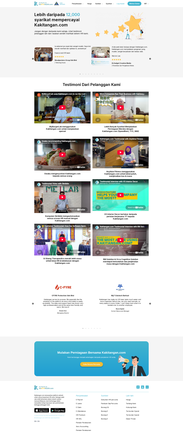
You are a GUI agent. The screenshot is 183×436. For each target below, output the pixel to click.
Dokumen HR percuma (109, 400)
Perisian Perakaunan (83, 423)
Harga (89, 4)
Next (150, 59)
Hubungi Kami (131, 407)
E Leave (79, 403)
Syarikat (109, 4)
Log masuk (120, 4)
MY (145, 4)
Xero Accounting (82, 426)
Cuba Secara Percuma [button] (91, 364)
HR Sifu (79, 419)
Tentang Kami (131, 403)
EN (35, 421)
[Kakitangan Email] (147, 387)
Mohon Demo (134, 4)
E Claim (78, 407)
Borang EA (105, 407)
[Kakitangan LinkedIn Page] (142, 387)
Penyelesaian (77, 4)
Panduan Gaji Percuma (109, 403)
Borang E (104, 411)
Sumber (98, 4)
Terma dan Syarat (132, 411)
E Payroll (79, 400)
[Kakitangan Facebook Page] (138, 387)
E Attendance (81, 411)
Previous (33, 59)
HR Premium (80, 415)
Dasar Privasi (131, 419)
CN (38, 421)
